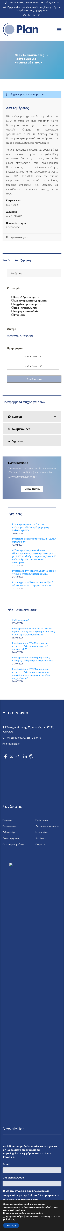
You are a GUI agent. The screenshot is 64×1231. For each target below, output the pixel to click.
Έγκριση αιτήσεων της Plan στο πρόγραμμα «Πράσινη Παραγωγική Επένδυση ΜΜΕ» (30, 527)
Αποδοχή (11, 1225)
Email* (7, 1164)
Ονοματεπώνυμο (13, 1177)
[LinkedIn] (34, 15)
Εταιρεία (7, 820)
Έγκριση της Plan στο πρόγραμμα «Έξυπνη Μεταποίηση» (34, 540)
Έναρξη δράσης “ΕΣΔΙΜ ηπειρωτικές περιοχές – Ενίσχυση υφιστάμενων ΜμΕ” (33, 659)
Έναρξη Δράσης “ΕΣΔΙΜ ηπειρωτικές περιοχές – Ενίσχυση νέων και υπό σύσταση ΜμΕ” (31, 646)
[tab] (32, 416)
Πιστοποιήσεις (10, 826)
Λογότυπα (40, 838)
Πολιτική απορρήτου (13, 844)
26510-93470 (32, 2)
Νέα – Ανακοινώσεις (25, 307)
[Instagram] (29, 15)
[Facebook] (25, 15)
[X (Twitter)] (39, 15)
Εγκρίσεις (19, 314)
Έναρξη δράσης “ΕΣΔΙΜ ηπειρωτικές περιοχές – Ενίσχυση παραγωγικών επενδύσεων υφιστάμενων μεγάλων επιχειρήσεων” (31, 673)
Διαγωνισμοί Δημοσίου (47, 826)
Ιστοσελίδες (41, 832)
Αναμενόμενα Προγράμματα (30, 300)
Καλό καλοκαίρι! (20, 620)
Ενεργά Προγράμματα (26, 297)
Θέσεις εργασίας (11, 838)
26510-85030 (16, 2)
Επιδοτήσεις (41, 820)
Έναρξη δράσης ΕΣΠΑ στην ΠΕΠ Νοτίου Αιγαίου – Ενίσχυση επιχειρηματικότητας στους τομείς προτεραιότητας (33, 631)
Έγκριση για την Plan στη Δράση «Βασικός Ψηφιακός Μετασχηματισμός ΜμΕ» (33, 572)
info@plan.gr (52, 2)
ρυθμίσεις (9, 1219)
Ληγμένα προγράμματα (27, 304)
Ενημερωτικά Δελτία (26, 311)
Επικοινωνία (32, 489)
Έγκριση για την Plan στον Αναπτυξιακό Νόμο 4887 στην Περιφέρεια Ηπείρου (32, 584)
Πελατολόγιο (9, 832)
